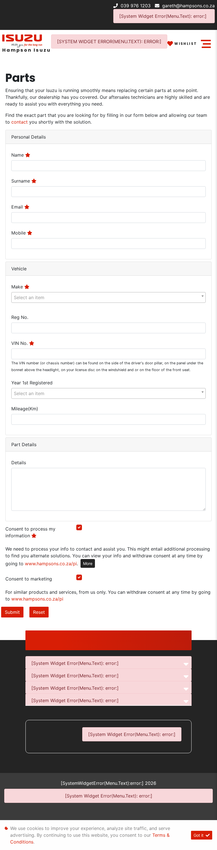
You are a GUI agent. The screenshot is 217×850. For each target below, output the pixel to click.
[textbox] (108, 297)
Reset (39, 612)
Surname (21, 181)
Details (18, 462)
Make (17, 287)
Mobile (19, 233)
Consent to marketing (28, 579)
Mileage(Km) (24, 408)
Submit (12, 612)
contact (20, 122)
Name (18, 155)
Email (17, 207)
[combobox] (108, 297)
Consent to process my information (30, 532)
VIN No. (20, 343)
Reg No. (19, 317)
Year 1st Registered (32, 382)
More (87, 563)
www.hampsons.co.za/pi (51, 563)
